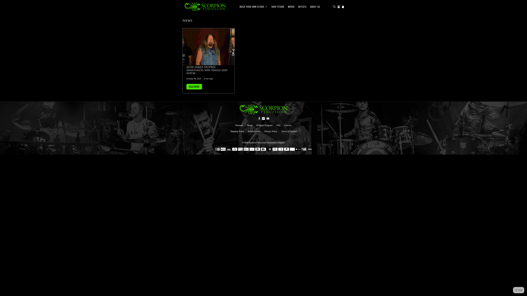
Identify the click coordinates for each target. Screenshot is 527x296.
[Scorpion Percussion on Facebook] (259, 119)
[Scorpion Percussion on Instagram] (263, 119)
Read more (194, 86)
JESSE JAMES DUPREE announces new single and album (207, 70)
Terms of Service (289, 131)
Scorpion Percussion (258, 142)
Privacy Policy (270, 131)
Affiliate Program (264, 125)
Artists (302, 6)
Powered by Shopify (276, 142)
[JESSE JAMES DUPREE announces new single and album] (209, 46)
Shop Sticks (277, 6)
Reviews (239, 125)
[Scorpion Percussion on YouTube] (267, 119)
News (249, 125)
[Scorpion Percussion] (205, 6)
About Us (315, 6)
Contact (288, 125)
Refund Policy (254, 131)
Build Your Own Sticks (252, 6)
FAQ (278, 125)
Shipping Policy (237, 131)
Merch (291, 6)
